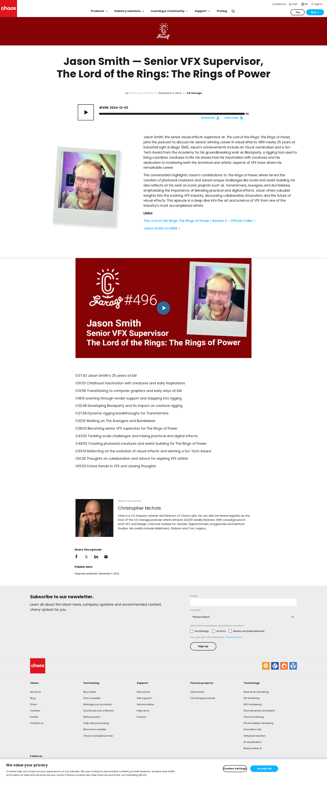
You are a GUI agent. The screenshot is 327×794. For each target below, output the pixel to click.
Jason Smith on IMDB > (161, 228)
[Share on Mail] (106, 557)
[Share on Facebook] (76, 557)
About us (35, 692)
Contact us (36, 723)
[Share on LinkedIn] (96, 557)
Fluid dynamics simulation (259, 710)
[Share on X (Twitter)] (86, 557)
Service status (145, 704)
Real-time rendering (256, 692)
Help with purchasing (96, 723)
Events (34, 717)
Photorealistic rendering (258, 723)
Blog (33, 698)
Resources (143, 692)
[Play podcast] (86, 112)
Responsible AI (253, 748)
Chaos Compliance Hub (98, 736)
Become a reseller (94, 729)
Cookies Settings (235, 769)
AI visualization (253, 742)
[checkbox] (227, 631)
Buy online (89, 692)
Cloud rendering (254, 717)
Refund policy (91, 717)
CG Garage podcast (202, 698)
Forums (141, 717)
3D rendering (252, 698)
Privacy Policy (233, 637)
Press (33, 704)
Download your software (98, 710)
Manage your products (97, 704)
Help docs (143, 710)
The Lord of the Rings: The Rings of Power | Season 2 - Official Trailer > (199, 220)
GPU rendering (253, 704)
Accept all (264, 769)
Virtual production (254, 736)
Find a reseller (92, 698)
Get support (144, 698)
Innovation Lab (252, 729)
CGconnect (197, 692)
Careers (35, 710)
